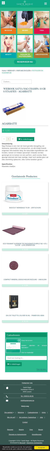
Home (4, 71)
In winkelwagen (26, 139)
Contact (25, 422)
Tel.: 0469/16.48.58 (27, 396)
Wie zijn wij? (11, 417)
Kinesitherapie (37, 434)
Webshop (21, 412)
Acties (44, 412)
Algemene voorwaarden (34, 443)
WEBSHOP (11, 71)
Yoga (31, 429)
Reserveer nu (25, 62)
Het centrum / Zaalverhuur (27, 417)
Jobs (41, 417)
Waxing (21, 429)
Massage (10, 429)
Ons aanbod (8, 412)
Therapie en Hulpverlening (17, 434)
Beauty (40, 429)
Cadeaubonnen (33, 412)
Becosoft (22, 443)
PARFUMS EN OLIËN (23, 71)
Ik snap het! (41, 447)
